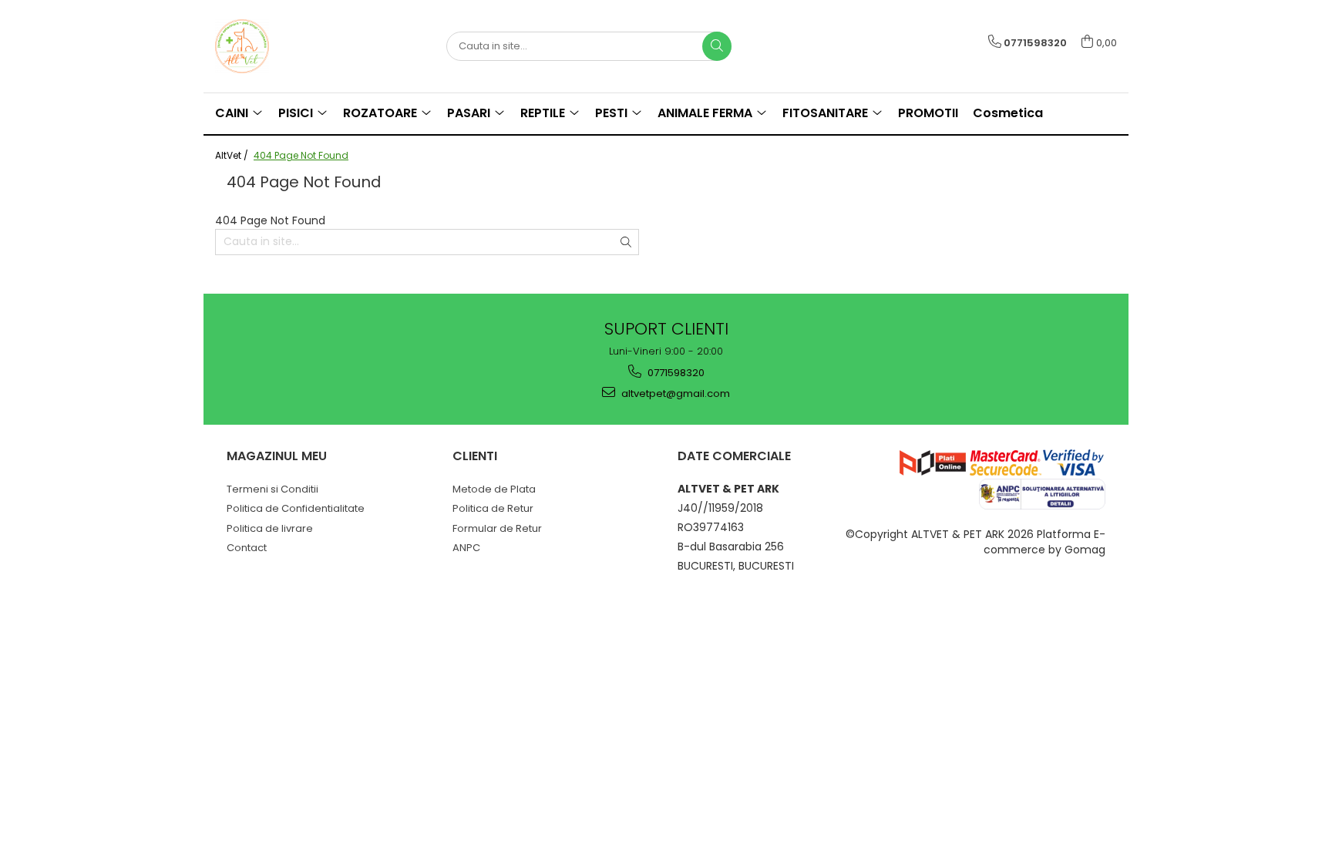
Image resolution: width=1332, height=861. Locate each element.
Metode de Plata (494, 489)
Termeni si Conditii (272, 489)
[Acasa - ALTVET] (292, 46)
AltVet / (233, 155)
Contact (247, 547)
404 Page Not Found (301, 155)
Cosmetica (1008, 113)
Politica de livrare (270, 528)
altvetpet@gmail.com (674, 393)
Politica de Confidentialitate (296, 508)
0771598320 (675, 372)
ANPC (466, 547)
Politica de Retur (492, 508)
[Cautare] (717, 46)
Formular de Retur (497, 528)
